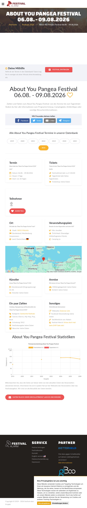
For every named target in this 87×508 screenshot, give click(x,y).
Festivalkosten (37, 450)
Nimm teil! (19, 211)
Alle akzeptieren (44, 503)
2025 (75, 141)
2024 (64, 141)
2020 (22, 141)
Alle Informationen (65, 463)
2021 (33, 141)
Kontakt (35, 453)
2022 (43, 141)
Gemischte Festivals (27, 314)
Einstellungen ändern (60, 503)
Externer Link (65, 311)
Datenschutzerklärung (40, 459)
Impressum (36, 462)
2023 (54, 141)
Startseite (13, 25)
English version (37, 456)
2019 (12, 141)
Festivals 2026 (28, 25)
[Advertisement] (43, 48)
